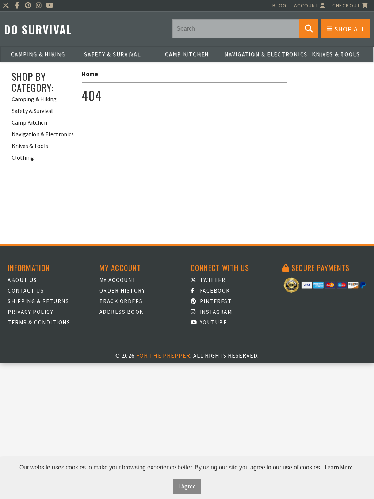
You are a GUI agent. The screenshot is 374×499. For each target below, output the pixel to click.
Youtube (212, 322)
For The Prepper (163, 355)
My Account (117, 280)
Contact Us (26, 290)
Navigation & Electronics (261, 54)
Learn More (339, 467)
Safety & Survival (112, 54)
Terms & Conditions (39, 322)
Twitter (211, 280)
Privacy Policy (30, 311)
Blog (279, 5)
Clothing (23, 157)
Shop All (349, 29)
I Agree (187, 486)
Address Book (121, 311)
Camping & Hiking (38, 54)
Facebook (214, 290)
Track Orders (121, 301)
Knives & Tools (336, 54)
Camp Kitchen (187, 54)
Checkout (347, 5)
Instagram (215, 311)
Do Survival (38, 29)
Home (90, 73)
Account (307, 5)
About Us (22, 280)
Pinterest (215, 301)
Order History (122, 290)
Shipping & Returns (38, 301)
